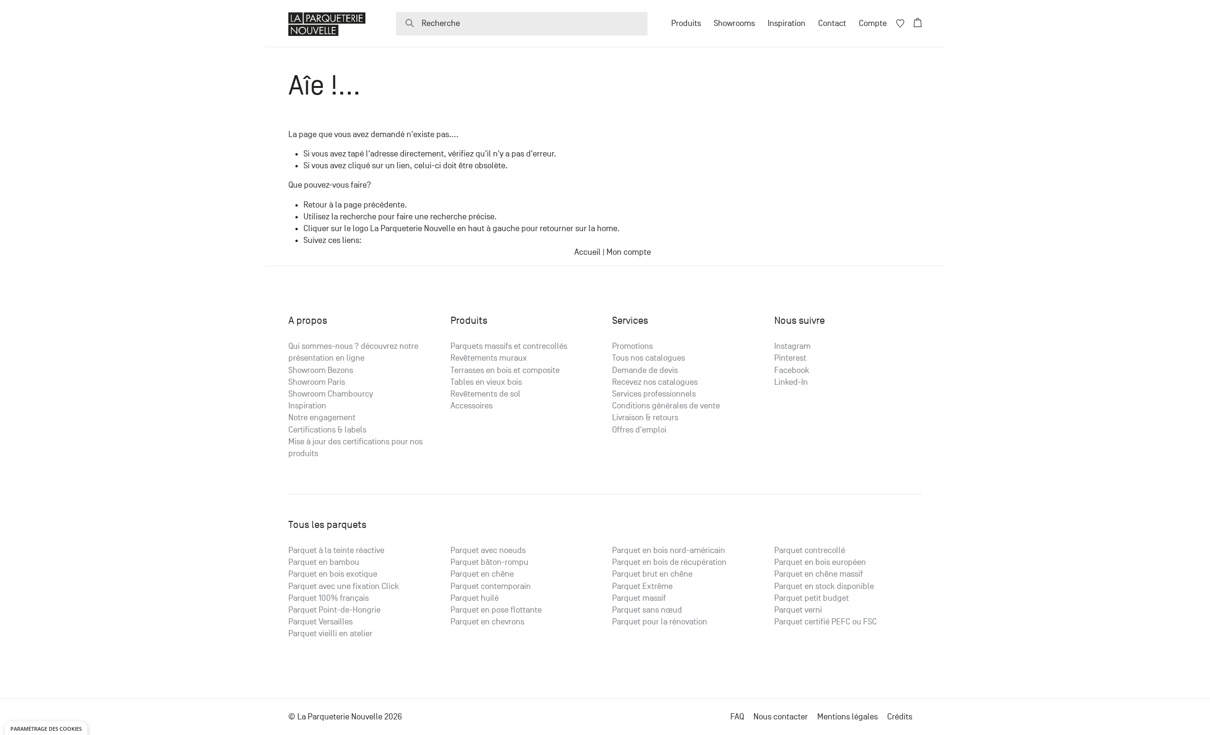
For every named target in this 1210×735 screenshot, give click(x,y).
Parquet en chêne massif (818, 574)
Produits (686, 23)
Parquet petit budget (811, 598)
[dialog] (46, 728)
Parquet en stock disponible (824, 586)
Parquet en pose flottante (496, 610)
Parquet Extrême (642, 586)
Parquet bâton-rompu (489, 562)
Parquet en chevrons (487, 622)
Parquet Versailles (320, 622)
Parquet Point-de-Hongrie (334, 610)
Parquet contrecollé (809, 550)
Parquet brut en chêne (652, 574)
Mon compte (628, 252)
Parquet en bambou (323, 562)
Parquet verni (798, 610)
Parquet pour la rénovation (659, 622)
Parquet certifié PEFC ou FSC (825, 622)
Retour (315, 205)
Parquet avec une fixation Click (343, 586)
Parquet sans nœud (647, 610)
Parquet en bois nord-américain (668, 550)
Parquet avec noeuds (488, 550)
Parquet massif (639, 598)
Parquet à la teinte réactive (336, 550)
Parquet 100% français (328, 598)
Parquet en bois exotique (332, 574)
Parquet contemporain (490, 586)
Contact (832, 23)
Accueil (587, 252)
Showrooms (734, 23)
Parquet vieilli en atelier (330, 634)
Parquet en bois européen (820, 562)
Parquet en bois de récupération (669, 562)
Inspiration (786, 23)
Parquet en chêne (482, 574)
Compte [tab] (873, 23)
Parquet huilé (474, 598)
